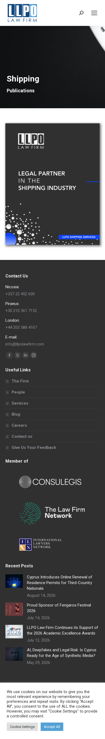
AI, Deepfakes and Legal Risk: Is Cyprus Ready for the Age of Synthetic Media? (61, 653)
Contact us (22, 436)
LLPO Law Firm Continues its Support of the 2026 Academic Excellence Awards (62, 630)
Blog (16, 414)
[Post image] (14, 581)
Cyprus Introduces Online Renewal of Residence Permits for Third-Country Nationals (59, 583)
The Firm (20, 381)
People (18, 392)
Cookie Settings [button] (22, 727)
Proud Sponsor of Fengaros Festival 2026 (59, 608)
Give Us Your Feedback (34, 447)
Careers (19, 425)
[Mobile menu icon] (94, 13)
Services (20, 403)
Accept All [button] (52, 727)
